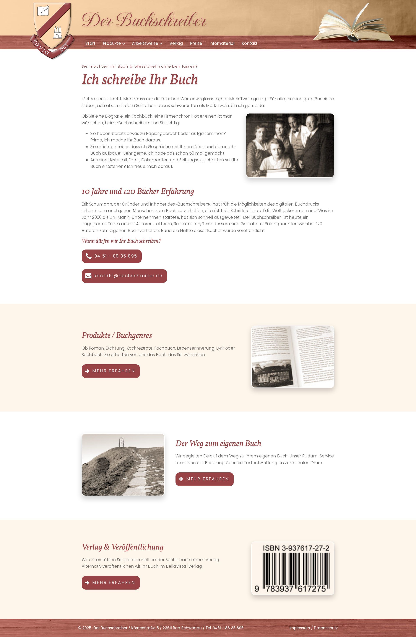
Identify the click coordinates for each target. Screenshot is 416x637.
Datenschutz (326, 628)
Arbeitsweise (145, 43)
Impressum (299, 628)
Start (90, 43)
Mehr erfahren (113, 371)
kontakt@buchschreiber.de (128, 276)
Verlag (176, 43)
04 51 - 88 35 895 (115, 256)
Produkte (112, 43)
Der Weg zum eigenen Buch (218, 444)
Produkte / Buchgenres (117, 336)
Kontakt (250, 43)
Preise (196, 43)
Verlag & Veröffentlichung (123, 547)
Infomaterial (222, 43)
